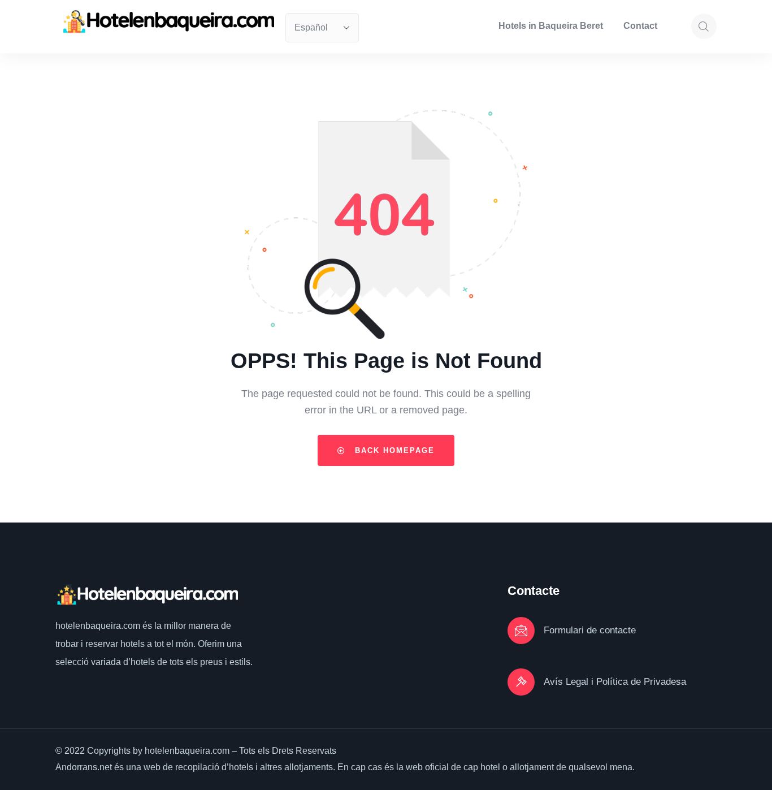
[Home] (167, 21)
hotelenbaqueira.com (98, 626)
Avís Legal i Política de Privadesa (615, 681)
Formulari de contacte (590, 630)
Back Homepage (393, 450)
